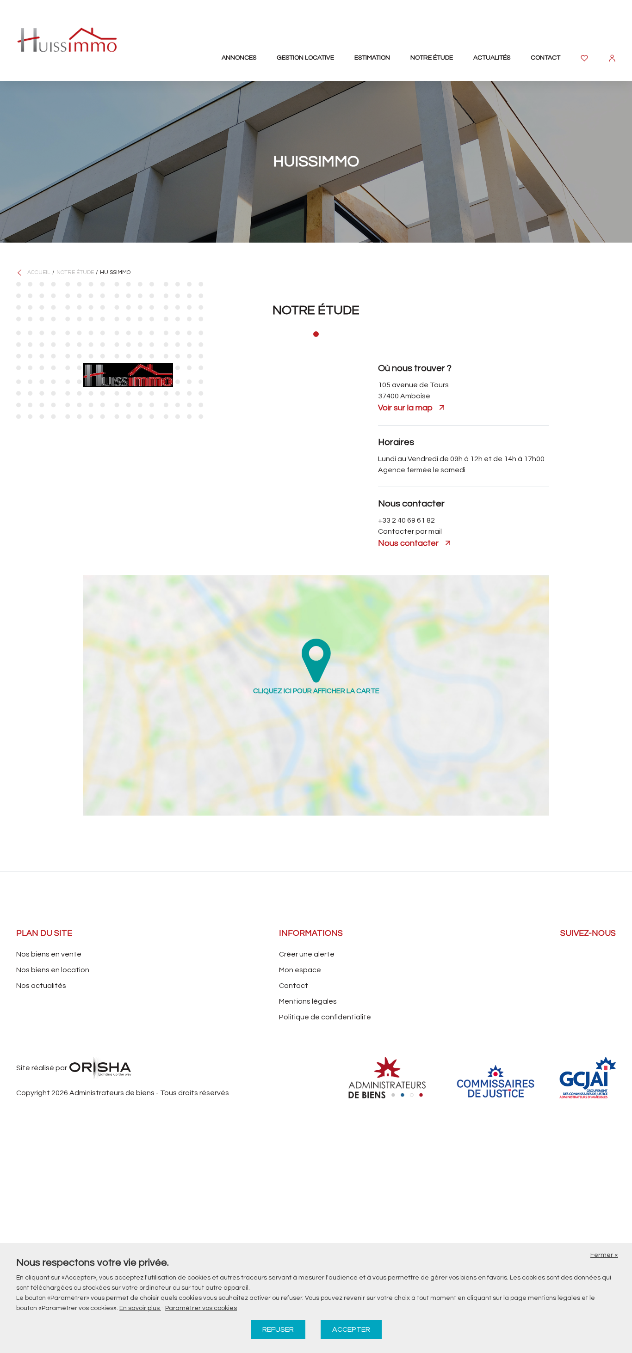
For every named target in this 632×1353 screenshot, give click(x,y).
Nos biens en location (52, 970)
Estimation (372, 58)
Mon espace (300, 970)
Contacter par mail (410, 531)
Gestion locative (305, 58)
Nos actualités (41, 985)
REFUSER (278, 1329)
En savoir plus (140, 1308)
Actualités (491, 58)
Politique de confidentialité (325, 1017)
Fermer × (604, 1255)
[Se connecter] (612, 58)
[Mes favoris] (584, 58)
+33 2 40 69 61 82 (406, 520)
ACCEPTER (351, 1329)
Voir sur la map (405, 407)
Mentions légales (308, 1001)
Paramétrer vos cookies (201, 1308)
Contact (545, 58)
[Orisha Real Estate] (100, 1068)
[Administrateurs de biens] (390, 1077)
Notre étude (431, 58)
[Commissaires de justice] (495, 1081)
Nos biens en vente (48, 954)
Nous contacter (408, 543)
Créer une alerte (307, 954)
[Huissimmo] (67, 40)
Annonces (239, 58)
